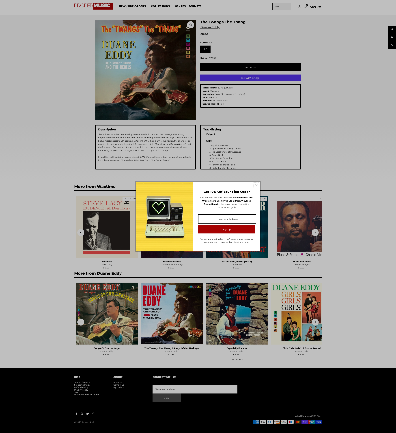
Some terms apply (226, 207)
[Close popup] (256, 185)
